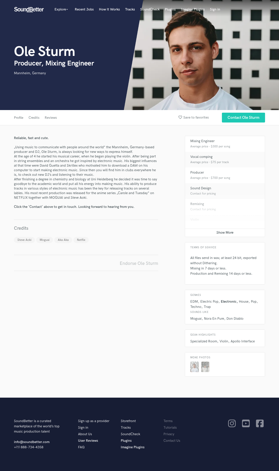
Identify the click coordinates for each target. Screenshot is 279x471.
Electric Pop (209, 302)
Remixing (197, 204)
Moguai (44, 240)
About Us (85, 434)
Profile (18, 118)
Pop (254, 302)
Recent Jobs (84, 9)
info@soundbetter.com (31, 442)
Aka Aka (63, 240)
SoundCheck (150, 9)
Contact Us (171, 441)
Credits (34, 118)
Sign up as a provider (93, 421)
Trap (207, 307)
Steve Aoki (24, 240)
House (243, 302)
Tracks (130, 9)
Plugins (170, 9)
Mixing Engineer (202, 141)
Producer (197, 173)
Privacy (168, 434)
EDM (194, 302)
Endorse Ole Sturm (139, 263)
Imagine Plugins (193, 9)
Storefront (128, 421)
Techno (195, 307)
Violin (194, 220)
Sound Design (200, 188)
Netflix (81, 240)
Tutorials (170, 428)
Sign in (215, 9)
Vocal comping (201, 157)
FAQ (81, 447)
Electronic (228, 302)
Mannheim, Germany (30, 73)
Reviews (51, 118)
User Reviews (88, 441)
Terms (168, 421)
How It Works (109, 9)
